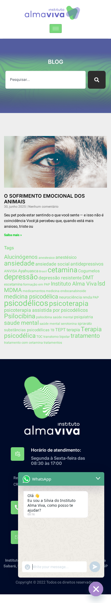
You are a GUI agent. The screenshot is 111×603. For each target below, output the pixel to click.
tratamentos (53, 342)
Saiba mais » (13, 235)
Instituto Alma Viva (74, 284)
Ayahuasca (28, 271)
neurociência (70, 297)
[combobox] (45, 80)
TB (52, 330)
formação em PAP (36, 284)
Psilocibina (19, 316)
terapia (73, 330)
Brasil (43, 271)
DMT (88, 277)
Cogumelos (89, 271)
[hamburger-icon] (56, 28)
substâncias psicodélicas (27, 330)
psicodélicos (26, 303)
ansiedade (19, 263)
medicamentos (34, 291)
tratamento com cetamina (23, 342)
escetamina (13, 284)
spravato (85, 323)
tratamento (85, 336)
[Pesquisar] (97, 80)
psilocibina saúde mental (54, 317)
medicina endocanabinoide (66, 291)
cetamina (62, 270)
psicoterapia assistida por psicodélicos (46, 310)
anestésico (66, 257)
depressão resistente (60, 277)
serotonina (69, 323)
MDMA (13, 290)
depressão (21, 277)
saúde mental (50, 323)
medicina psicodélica (31, 296)
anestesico (47, 257)
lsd (101, 283)
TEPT (60, 330)
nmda (87, 297)
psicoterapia (68, 304)
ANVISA (10, 271)
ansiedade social (52, 264)
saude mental (21, 323)
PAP (96, 297)
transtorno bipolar (56, 336)
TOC (39, 336)
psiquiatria (83, 317)
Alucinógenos (21, 257)
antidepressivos (86, 264)
